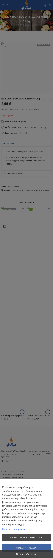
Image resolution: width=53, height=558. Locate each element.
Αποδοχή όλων (26, 548)
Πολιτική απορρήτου (13, 529)
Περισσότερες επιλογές (26, 537)
